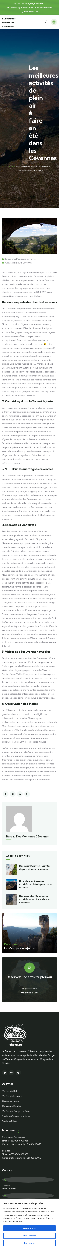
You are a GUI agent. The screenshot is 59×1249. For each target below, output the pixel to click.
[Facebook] (4, 1072)
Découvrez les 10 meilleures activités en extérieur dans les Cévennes (34, 899)
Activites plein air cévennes (18, 262)
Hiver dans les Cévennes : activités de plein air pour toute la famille (35, 884)
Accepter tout (29, 1228)
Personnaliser (29, 1235)
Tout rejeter (29, 1243)
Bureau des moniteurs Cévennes (9, 22)
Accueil (12, 166)
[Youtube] (11, 1072)
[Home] (15, 1034)
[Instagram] (18, 1072)
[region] (29, 1224)
